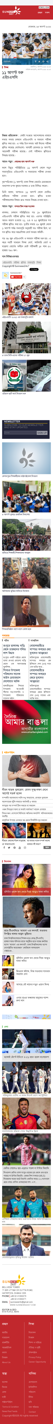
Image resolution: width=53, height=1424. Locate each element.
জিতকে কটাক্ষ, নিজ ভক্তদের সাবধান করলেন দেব (33, 972)
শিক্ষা (6, 67)
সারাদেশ (5, 1337)
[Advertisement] (26, 107)
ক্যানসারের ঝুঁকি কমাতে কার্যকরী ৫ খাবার (19, 801)
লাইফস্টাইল (9, 752)
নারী (4, 1397)
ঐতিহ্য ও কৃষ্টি (34, 1347)
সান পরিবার (34, 1407)
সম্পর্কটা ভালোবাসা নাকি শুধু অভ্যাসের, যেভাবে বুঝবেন (25, 797)
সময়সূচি (31, 262)
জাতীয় (5, 1332)
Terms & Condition (10, 1407)
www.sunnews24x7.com (23, 1305)
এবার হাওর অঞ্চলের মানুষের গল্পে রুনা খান (32, 999)
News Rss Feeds (9, 1411)
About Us (6, 1362)
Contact (32, 1412)
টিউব (31, 1397)
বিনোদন (7, 861)
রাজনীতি (5, 1342)
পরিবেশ (32, 1392)
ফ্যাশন (5, 1382)
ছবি (30, 1402)
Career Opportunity (37, 1362)
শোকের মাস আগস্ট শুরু (24, 161)
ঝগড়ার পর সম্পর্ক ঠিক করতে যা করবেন (18, 805)
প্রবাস (4, 1352)
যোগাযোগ (33, 1382)
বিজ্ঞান (5, 1357)
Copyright (7, 1415)
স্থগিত (23, 262)
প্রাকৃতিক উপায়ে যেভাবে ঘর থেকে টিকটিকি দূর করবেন (24, 820)
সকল (47, 12)
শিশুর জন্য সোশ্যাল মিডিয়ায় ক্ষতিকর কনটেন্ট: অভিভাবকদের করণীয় (27, 815)
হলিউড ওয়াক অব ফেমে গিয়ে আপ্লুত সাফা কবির (33, 959)
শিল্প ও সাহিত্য (35, 1342)
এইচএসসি (7, 262)
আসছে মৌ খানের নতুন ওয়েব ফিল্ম (33, 984)
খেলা (6, 1026)
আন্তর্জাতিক (6, 1347)
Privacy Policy (35, 1357)
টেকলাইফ (33, 1352)
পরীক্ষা (16, 262)
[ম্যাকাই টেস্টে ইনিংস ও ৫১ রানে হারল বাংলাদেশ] (26, 1044)
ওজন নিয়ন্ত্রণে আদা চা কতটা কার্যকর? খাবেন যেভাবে (24, 809)
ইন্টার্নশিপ (33, 1387)
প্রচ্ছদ (40, 12)
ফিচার (4, 1387)
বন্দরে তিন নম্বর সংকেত (24, 206)
